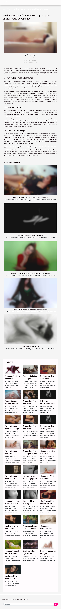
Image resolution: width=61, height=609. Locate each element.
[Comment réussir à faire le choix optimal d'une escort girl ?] (13, 544)
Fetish (8, 599)
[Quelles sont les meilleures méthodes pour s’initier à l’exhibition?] (13, 519)
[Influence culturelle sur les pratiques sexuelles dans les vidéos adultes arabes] (48, 394)
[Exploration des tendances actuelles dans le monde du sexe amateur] (30, 394)
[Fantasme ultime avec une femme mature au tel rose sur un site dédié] (30, 519)
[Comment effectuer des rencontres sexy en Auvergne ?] (48, 519)
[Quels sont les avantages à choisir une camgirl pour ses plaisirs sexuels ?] (13, 569)
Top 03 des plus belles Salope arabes (30, 235)
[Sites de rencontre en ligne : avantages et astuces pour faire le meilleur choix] (48, 544)
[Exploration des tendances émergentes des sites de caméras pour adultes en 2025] (30, 419)
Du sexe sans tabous (30, 60)
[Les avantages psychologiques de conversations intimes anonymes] (30, 469)
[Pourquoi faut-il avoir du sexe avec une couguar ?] (30, 180)
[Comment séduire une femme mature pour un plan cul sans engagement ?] (48, 469)
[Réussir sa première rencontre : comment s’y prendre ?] (30, 256)
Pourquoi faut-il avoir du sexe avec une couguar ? (30, 197)
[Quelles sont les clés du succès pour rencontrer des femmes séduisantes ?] (48, 494)
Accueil (5, 9)
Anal (3, 599)
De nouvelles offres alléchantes (30, 58)
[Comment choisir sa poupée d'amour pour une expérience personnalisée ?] (30, 369)
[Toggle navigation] (5, 2)
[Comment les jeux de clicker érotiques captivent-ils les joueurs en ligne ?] (13, 369)
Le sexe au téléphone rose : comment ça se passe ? (30, 309)
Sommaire (31, 55)
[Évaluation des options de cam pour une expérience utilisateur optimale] (13, 394)
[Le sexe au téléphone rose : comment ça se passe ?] (30, 293)
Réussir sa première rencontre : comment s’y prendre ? (30, 273)
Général (10, 9)
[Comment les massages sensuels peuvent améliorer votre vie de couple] (30, 494)
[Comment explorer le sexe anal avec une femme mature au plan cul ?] (13, 494)
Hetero (19, 599)
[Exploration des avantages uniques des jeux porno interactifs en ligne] (13, 419)
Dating (13, 599)
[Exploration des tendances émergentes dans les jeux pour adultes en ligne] (48, 369)
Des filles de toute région (30, 63)
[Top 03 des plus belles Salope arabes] (30, 218)
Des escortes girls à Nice (30, 346)
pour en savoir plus (15, 83)
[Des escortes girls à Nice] (30, 329)
